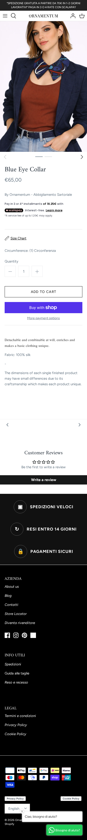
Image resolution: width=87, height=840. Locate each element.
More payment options (43, 318)
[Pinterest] (24, 635)
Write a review (43, 480)
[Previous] (5, 157)
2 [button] (48, 156)
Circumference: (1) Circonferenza (30, 251)
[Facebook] (7, 635)
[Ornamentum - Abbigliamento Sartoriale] (43, 16)
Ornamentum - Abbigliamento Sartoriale (41, 195)
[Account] (72, 16)
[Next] (82, 157)
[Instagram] (16, 635)
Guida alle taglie (17, 673)
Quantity (11, 261)
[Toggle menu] (5, 16)
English (13, 809)
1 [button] (39, 156)
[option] (43, 86)
